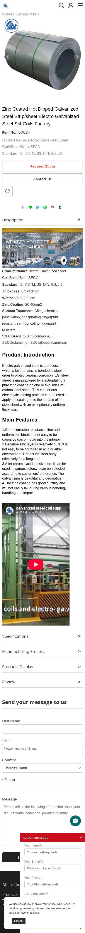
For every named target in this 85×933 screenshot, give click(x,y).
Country (9, 759)
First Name (11, 720)
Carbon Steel (26, 14)
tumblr (60, 207)
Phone (8, 779)
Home (7, 14)
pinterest (52, 207)
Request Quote (42, 166)
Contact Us (42, 179)
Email (7, 740)
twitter (38, 207)
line (30, 207)
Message (9, 799)
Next (77, 56)
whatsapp (45, 207)
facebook (23, 207)
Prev (7, 56)
